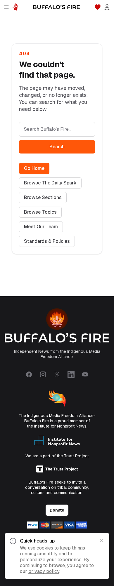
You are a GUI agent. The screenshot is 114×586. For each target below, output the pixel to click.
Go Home (34, 168)
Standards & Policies (47, 241)
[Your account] (107, 7)
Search (57, 147)
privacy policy (43, 571)
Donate (57, 510)
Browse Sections (43, 197)
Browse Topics (40, 212)
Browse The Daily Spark (50, 183)
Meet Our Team (41, 227)
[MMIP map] (15, 7)
